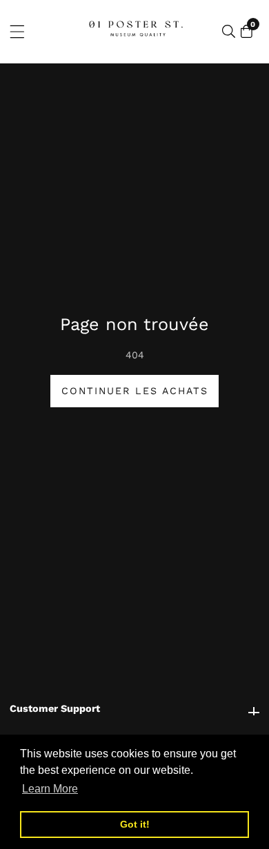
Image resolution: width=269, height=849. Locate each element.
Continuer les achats (134, 390)
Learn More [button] (50, 789)
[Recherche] (229, 31)
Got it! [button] (135, 824)
